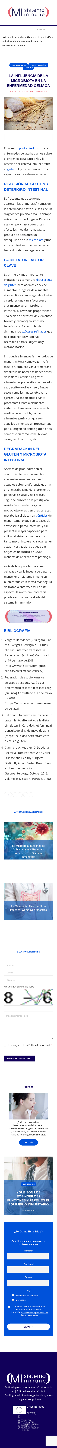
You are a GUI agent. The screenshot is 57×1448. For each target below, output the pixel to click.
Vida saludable (17, 37)
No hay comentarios (36, 91)
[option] (28, 1186)
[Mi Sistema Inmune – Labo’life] (28, 13)
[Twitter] (19, 137)
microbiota (36, 240)
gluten (11, 169)
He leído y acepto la (29, 1045)
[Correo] (48, 137)
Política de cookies (26, 1391)
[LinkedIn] (38, 137)
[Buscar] (35, 29)
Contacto (41, 1391)
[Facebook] (9, 137)
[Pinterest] (28, 137)
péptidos (42, 515)
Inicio (4, 37)
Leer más (28, 1142)
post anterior (28, 148)
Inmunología (28, 1184)
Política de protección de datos (20, 1387)
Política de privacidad (39, 1045)
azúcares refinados (34, 331)
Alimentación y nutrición (39, 37)
